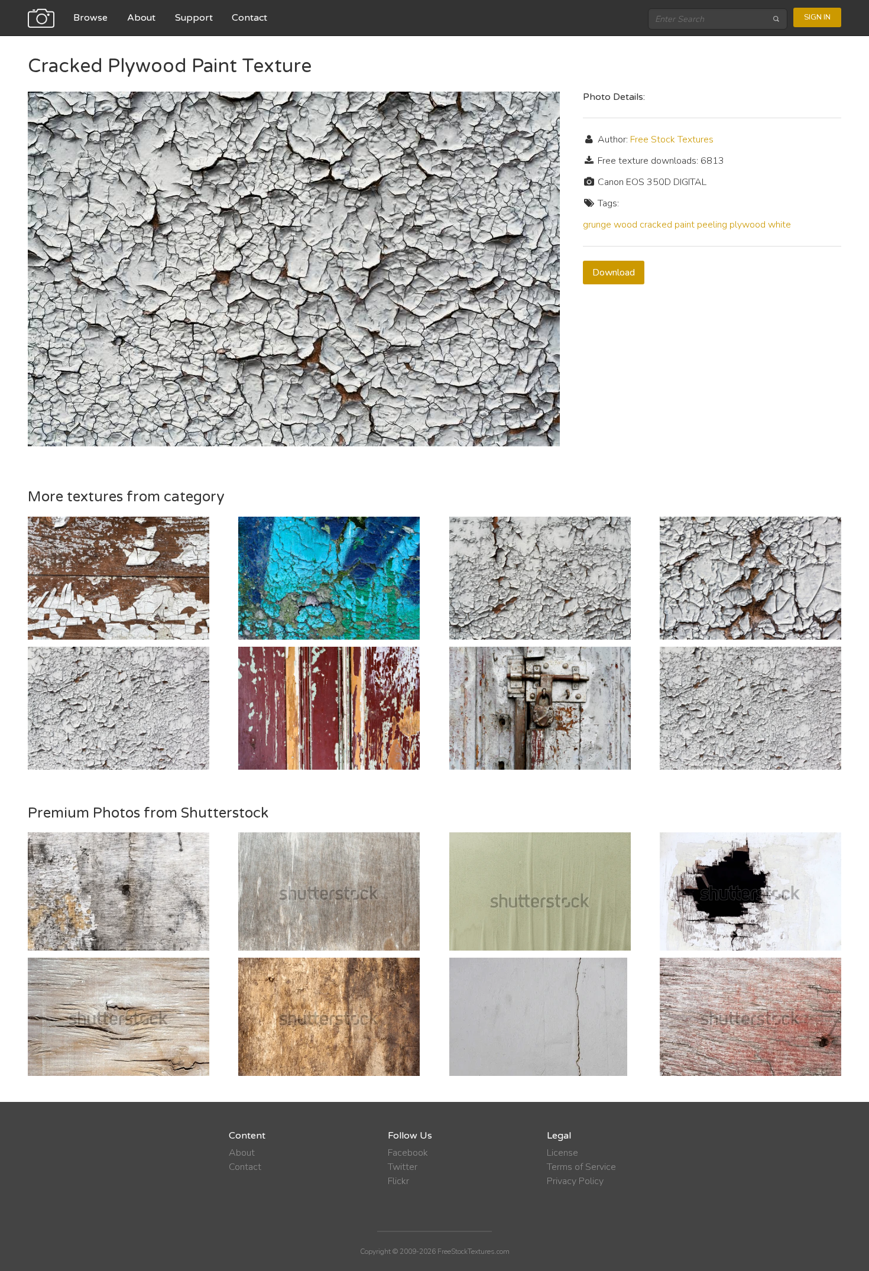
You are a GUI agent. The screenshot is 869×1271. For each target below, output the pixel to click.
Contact (249, 18)
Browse (90, 18)
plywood (747, 224)
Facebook (408, 1152)
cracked (656, 224)
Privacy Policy (575, 1181)
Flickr (398, 1181)
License (562, 1152)
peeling (712, 224)
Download (613, 272)
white (779, 224)
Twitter (402, 1166)
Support (194, 18)
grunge (597, 224)
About (141, 18)
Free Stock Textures (672, 139)
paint (685, 224)
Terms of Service (581, 1166)
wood (625, 224)
